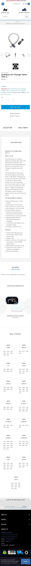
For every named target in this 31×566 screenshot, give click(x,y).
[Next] (29, 55)
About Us (4, 514)
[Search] (27, 17)
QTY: (2, 97)
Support (3, 519)
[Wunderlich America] (2, 3)
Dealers (3, 524)
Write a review (15, 269)
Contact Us (8, 541)
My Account (17, 3)
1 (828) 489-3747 (9, 539)
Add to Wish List (16, 113)
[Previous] (2, 55)
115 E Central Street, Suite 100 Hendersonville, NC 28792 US (9, 535)
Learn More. (14, 563)
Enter (24, 506)
